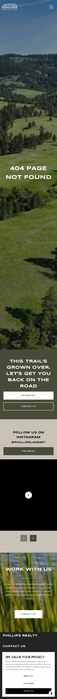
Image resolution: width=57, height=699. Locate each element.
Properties (28, 395)
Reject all (28, 676)
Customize (28, 683)
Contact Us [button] (28, 614)
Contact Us (28, 406)
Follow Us (28, 451)
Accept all (29, 691)
